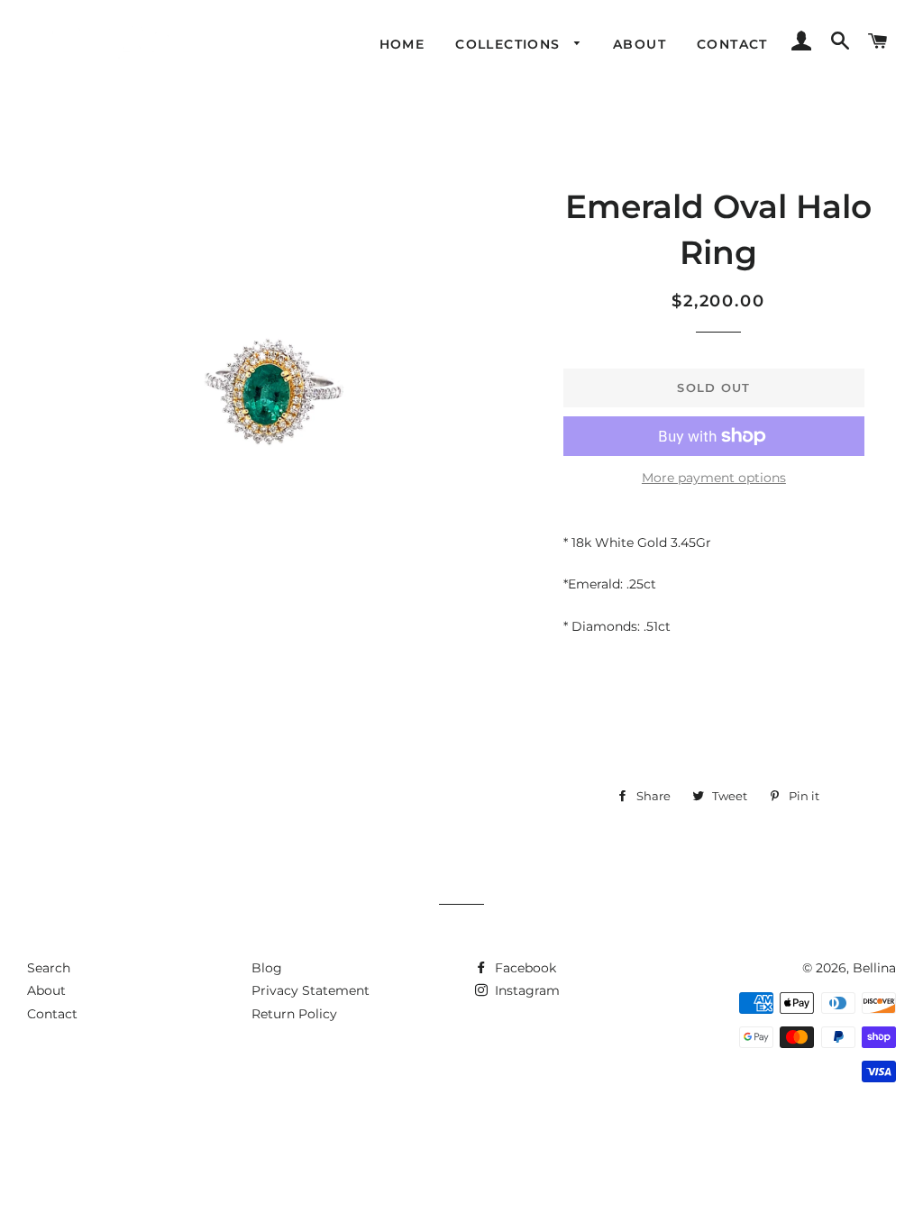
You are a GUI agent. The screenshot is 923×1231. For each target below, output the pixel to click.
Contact (732, 44)
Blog (266, 968)
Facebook (523, 968)
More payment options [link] (714, 478)
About (639, 44)
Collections (510, 44)
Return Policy (294, 1014)
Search (48, 968)
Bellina (874, 968)
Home (402, 44)
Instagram (525, 990)
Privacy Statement (310, 990)
